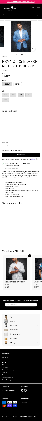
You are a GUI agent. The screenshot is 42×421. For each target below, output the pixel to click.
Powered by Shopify (28, 416)
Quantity (5, 142)
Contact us (5, 375)
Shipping (5, 150)
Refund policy (6, 380)
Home (3, 56)
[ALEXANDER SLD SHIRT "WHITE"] (16, 272)
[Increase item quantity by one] (11, 146)
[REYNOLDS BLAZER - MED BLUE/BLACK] (21, 121)
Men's (4, 360)
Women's (5, 357)
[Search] (37, 15)
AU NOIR (19, 251)
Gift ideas (5, 365)
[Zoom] (33, 49)
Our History (5, 367)
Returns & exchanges (9, 370)
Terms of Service (7, 377)
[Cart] (33, 8)
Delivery (4, 372)
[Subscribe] (35, 304)
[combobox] (21, 15)
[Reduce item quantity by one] (3, 146)
